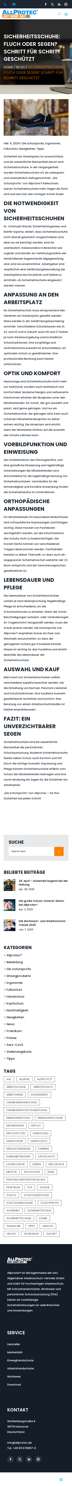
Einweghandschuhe (20, 1360)
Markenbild (14, 1352)
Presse (12, 1038)
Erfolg (36, 1125)
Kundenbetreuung (18, 1156)
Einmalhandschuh (18, 1118)
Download (14, 1385)
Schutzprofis (50, 1203)
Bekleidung (15, 962)
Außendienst (39, 1095)
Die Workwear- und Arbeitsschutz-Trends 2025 (43, 923)
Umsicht (47, 1226)
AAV (9, 1079)
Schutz (11, 1195)
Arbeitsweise (14, 1095)
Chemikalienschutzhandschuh (26, 1110)
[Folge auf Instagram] (65, 4)
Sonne (43, 1218)
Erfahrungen (15, 1125)
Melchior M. (56, 1164)
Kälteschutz (46, 1156)
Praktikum (14, 1031)
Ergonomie (52, 143)
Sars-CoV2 (15, 1045)
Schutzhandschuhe (19, 1203)
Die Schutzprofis (33, 143)
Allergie (24, 1079)
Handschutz (15, 996)
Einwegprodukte (19, 976)
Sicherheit (13, 1210)
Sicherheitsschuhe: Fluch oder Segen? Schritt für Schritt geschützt (34, 72)
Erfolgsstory (15, 1133)
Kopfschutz (15, 1003)
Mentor (11, 1172)
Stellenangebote (19, 1052)
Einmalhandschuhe (50, 1118)
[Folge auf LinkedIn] (59, 4)
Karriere (43, 1149)
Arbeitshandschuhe (20, 1368)
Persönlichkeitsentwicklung (25, 1180)
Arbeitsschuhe (16, 1087)
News (11, 1024)
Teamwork (13, 1226)
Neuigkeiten (27, 149)
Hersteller (13, 1344)
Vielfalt (11, 1234)
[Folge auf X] (52, 4)
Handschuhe (14, 1141)
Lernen (36, 1164)
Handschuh (40, 1133)
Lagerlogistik (15, 1164)
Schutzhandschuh (36, 1195)
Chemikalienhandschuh (21, 1102)
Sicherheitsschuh (39, 1210)
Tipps (40, 149)
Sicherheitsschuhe (18, 1218)
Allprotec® (14, 955)
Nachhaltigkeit (17, 1010)
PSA (29, 1187)
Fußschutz (11, 149)
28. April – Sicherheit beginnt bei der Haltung (43, 883)
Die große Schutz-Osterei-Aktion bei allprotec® (41, 903)
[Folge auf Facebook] (45, 4)
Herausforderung (18, 1149)
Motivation (32, 1172)
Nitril (51, 1172)
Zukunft (51, 1234)
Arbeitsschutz (43, 1087)
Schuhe (45, 1187)
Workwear (31, 1234)
